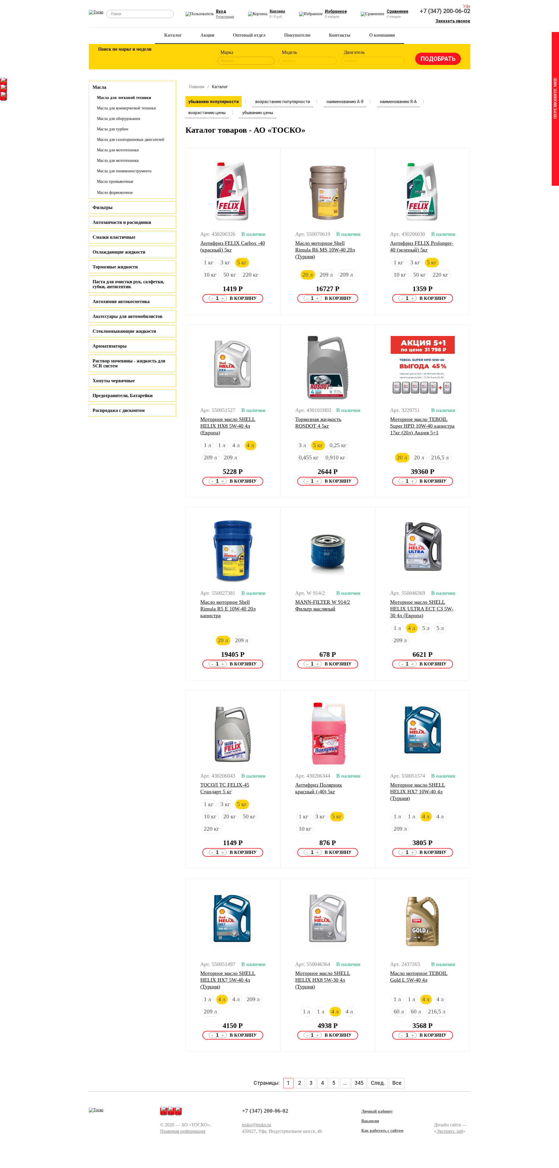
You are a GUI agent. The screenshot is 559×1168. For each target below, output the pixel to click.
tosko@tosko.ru (256, 1124)
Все (396, 1083)
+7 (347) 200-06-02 (445, 11)
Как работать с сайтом (382, 1130)
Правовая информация (182, 1131)
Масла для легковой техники (124, 97)
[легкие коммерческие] (124, 57)
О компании (382, 35)
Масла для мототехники (118, 150)
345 (359, 1083)
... (345, 1083)
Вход (221, 11)
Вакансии (370, 1121)
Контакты (340, 35)
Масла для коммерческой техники (126, 108)
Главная (196, 86)
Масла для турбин (112, 129)
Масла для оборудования (118, 118)
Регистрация (225, 17)
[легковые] (105, 57)
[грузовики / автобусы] (143, 57)
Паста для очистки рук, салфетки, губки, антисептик (128, 284)
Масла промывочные (115, 181)
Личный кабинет (377, 1111)
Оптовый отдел (249, 35)
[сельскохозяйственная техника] (162, 57)
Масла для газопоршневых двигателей (130, 139)
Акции (207, 35)
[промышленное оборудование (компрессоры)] (200, 57)
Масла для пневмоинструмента (124, 171)
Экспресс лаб (449, 1131)
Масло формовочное (115, 192)
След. (378, 1083)
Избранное (336, 11)
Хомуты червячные (114, 380)
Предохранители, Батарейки (123, 395)
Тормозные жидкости (115, 266)
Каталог (173, 35)
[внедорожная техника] (181, 57)
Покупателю (297, 35)
